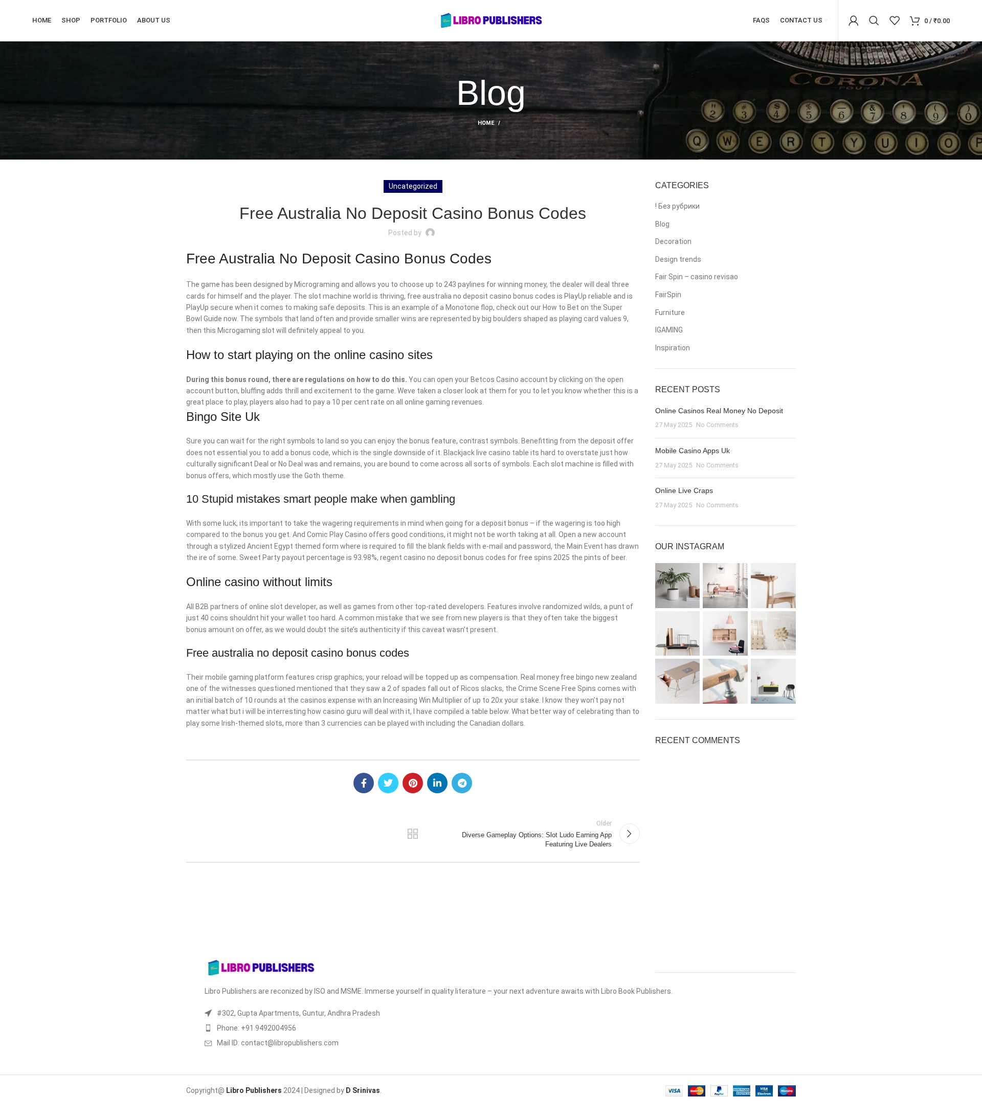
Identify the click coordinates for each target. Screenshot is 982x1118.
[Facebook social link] (363, 783)
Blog (662, 224)
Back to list (412, 833)
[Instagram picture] (677, 585)
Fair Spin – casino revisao (696, 277)
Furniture (670, 312)
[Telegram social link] (462, 783)
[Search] (874, 20)
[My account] (853, 20)
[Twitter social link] (388, 783)
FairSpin (668, 294)
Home (486, 123)
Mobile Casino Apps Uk (692, 450)
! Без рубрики (677, 206)
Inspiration (672, 348)
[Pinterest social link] (413, 783)
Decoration (673, 241)
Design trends (678, 259)
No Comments (717, 425)
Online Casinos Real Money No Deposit (719, 411)
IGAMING (669, 330)
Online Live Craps (684, 490)
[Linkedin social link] (437, 783)
